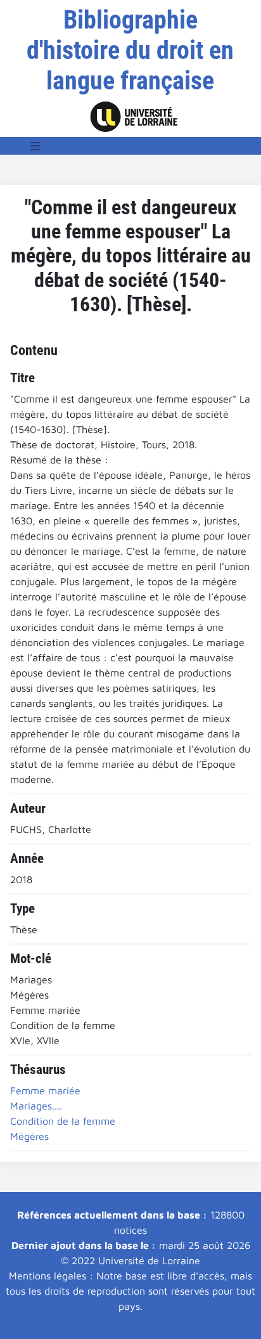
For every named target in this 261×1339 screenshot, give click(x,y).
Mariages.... (36, 1105)
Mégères (29, 1136)
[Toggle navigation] (35, 146)
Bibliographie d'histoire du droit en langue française (130, 50)
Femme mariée (45, 1090)
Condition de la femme (62, 1121)
